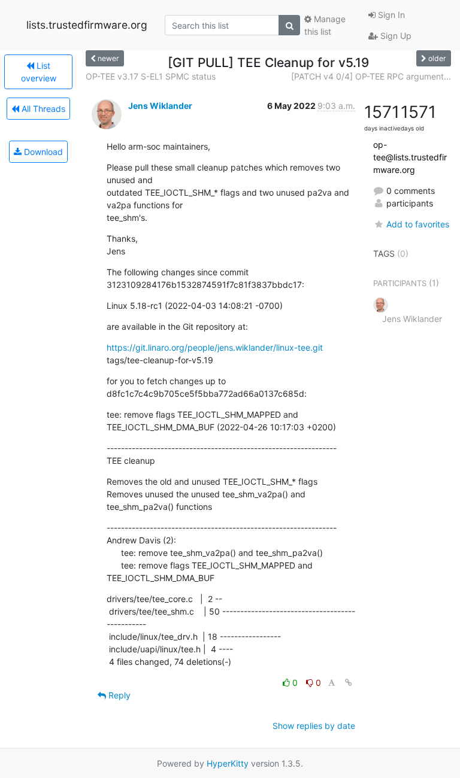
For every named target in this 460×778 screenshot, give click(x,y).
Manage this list (325, 25)
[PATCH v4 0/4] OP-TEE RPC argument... (371, 76)
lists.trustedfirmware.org (86, 25)
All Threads (42, 109)
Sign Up (394, 36)
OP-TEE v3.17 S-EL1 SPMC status (151, 76)
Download (42, 152)
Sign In (390, 15)
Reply (118, 695)
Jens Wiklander (160, 106)
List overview (38, 71)
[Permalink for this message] (348, 682)
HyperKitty (228, 763)
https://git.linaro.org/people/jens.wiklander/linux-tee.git (215, 347)
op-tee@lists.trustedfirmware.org (410, 157)
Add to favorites (417, 224)
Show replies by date (314, 726)
